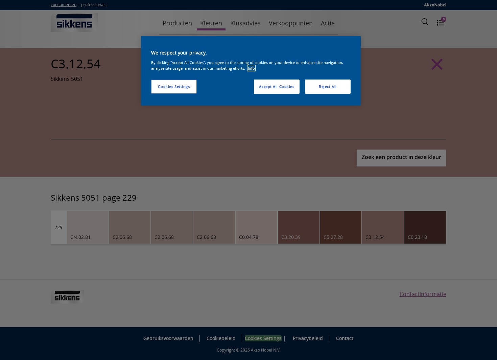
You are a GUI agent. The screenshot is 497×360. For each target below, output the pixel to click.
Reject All (328, 86)
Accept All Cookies (276, 86)
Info (251, 68)
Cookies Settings (174, 86)
